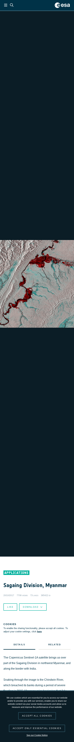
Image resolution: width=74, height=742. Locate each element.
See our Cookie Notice (37, 735)
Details (19, 644)
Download (31, 607)
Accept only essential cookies (37, 728)
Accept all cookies (37, 716)
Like (10, 607)
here (39, 631)
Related (54, 644)
